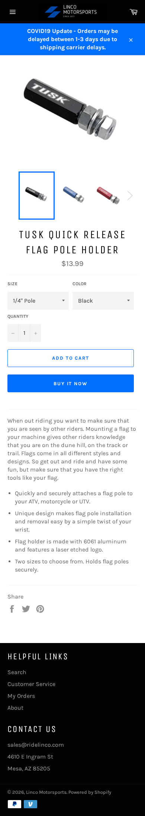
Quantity (17, 316)
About (15, 707)
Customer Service (31, 683)
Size (12, 283)
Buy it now (71, 383)
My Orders (21, 695)
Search (16, 672)
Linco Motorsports (46, 792)
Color (79, 283)
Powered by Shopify (89, 792)
